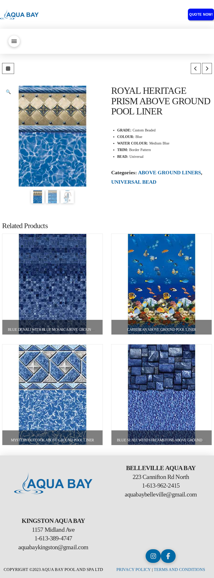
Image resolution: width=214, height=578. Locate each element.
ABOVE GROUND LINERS (169, 172)
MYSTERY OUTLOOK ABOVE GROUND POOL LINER (52, 440)
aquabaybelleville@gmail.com (161, 494)
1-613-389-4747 (53, 538)
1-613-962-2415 (161, 485)
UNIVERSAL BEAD (133, 182)
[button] (14, 41)
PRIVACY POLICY (133, 569)
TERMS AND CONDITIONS (179, 569)
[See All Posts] (8, 68)
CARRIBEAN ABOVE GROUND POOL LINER (161, 330)
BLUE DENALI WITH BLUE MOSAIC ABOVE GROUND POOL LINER (61, 330)
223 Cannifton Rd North (161, 476)
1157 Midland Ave (53, 529)
